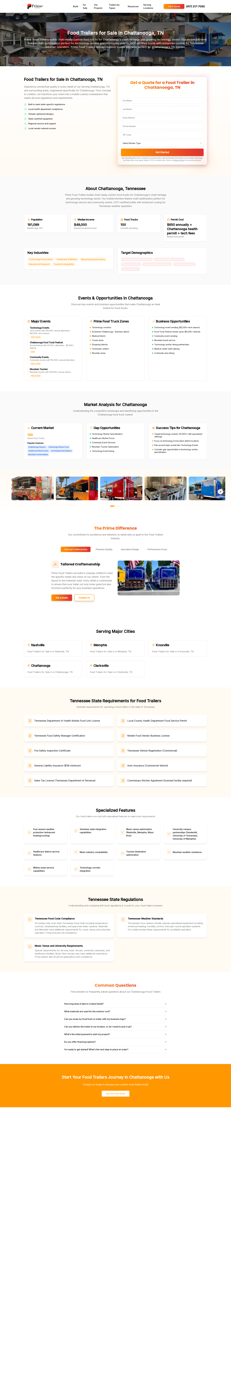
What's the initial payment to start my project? (87, 1034)
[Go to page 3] (118, 506)
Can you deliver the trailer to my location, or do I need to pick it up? (98, 1026)
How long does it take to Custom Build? (84, 1003)
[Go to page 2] (116, 506)
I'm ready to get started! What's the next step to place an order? (96, 1049)
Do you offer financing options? (80, 1042)
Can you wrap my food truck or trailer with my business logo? (95, 1019)
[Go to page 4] (120, 506)
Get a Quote (174, 6)
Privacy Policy (179, 160)
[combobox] (162, 143)
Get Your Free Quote (115, 1093)
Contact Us (84, 597)
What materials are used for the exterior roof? (87, 1011)
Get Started (162, 152)
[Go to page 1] (112, 506)
